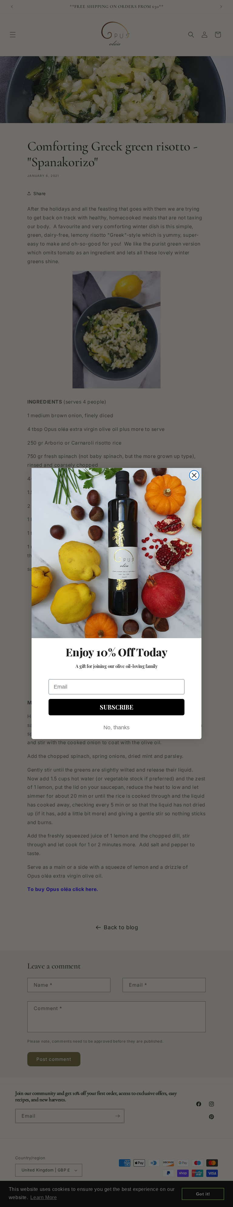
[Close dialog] (194, 475)
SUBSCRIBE (116, 707)
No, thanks (116, 727)
